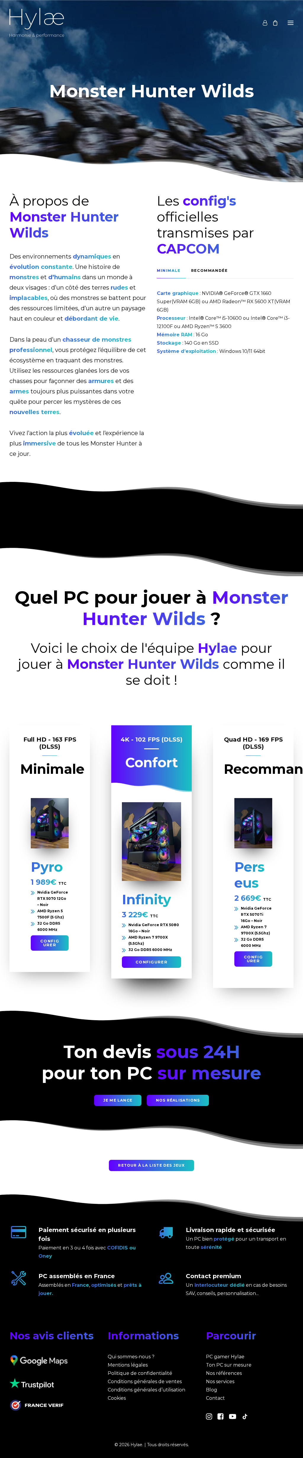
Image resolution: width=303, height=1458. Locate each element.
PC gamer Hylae (225, 1356)
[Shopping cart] (272, 22)
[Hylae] (36, 23)
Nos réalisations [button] (178, 1100)
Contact (215, 1398)
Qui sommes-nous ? (131, 1356)
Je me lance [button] (117, 1100)
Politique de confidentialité (140, 1373)
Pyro (47, 867)
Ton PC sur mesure (229, 1365)
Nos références (224, 1373)
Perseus (249, 875)
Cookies (117, 1398)
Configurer (49, 943)
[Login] (262, 22)
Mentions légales (128, 1365)
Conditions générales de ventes (145, 1381)
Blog (211, 1390)
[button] (50, 823)
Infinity (146, 899)
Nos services (220, 1381)
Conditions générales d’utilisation (146, 1390)
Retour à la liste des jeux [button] (151, 1165)
